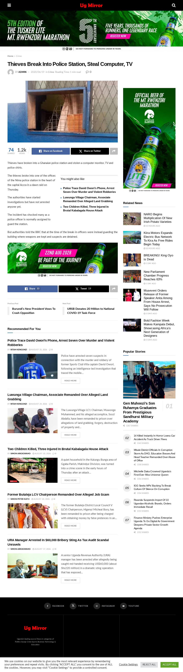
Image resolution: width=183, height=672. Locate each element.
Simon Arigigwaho (21, 454)
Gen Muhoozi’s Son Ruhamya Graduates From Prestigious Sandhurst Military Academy (140, 412)
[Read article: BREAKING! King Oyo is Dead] (132, 260)
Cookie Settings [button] (128, 664)
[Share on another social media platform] (114, 151)
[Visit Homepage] (91, 5)
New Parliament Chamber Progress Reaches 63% (156, 275)
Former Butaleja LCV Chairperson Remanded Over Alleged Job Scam (58, 494)
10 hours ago (152, 226)
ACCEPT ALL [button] (169, 665)
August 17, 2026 (42, 549)
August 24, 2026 (39, 404)
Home (10, 56)
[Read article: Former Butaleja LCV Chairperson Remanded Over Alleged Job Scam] (33, 515)
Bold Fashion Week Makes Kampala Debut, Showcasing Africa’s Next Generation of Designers (159, 328)
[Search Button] (173, 5)
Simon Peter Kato (20, 499)
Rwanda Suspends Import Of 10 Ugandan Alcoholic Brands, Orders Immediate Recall (152, 503)
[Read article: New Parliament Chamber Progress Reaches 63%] (132, 276)
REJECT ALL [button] (149, 665)
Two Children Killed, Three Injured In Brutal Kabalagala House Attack (58, 449)
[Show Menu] (9, 5)
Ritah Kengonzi (19, 350)
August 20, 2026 (42, 454)
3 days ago (151, 314)
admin (22, 72)
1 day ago (150, 263)
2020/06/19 (37, 72)
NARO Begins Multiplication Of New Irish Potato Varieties (158, 218)
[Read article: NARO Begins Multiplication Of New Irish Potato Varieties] (132, 218)
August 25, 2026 (39, 350)
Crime (19, 56)
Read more (72, 380)
